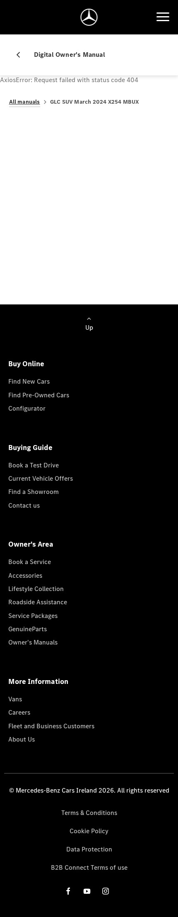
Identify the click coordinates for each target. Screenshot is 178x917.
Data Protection (89, 849)
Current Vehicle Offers (40, 478)
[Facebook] (68, 891)
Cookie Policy (89, 831)
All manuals (24, 102)
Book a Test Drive (33, 465)
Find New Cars (29, 381)
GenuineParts (27, 629)
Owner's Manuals (33, 642)
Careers (19, 712)
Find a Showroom (33, 491)
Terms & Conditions (89, 812)
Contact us (24, 505)
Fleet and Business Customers (51, 726)
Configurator (27, 408)
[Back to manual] (21, 54)
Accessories (25, 575)
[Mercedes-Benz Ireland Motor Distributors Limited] (89, 17)
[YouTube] (87, 891)
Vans (15, 699)
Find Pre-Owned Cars (38, 395)
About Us (21, 739)
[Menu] (162, 17)
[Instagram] (106, 891)
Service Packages (33, 615)
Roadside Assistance (37, 602)
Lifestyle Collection (36, 588)
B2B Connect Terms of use (89, 867)
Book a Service (29, 561)
